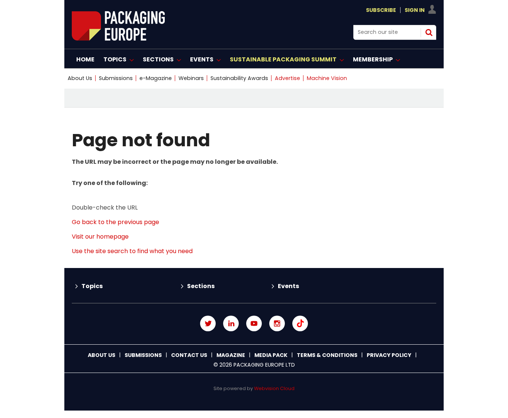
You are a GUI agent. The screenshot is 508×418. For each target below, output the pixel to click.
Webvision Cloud (274, 388)
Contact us (189, 355)
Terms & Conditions (327, 355)
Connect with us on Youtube (254, 323)
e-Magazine (155, 78)
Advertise (287, 78)
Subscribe (381, 10)
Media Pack (270, 355)
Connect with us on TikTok (300, 323)
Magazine (230, 355)
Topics (92, 286)
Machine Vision (327, 78)
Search (429, 32)
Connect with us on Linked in (231, 323)
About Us (80, 78)
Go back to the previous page (115, 222)
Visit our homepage (100, 236)
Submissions (116, 78)
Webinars (191, 78)
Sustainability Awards (239, 78)
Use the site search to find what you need (132, 251)
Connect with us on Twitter (208, 323)
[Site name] (118, 38)
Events (288, 286)
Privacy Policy (389, 355)
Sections (201, 286)
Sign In (415, 10)
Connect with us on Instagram (277, 323)
